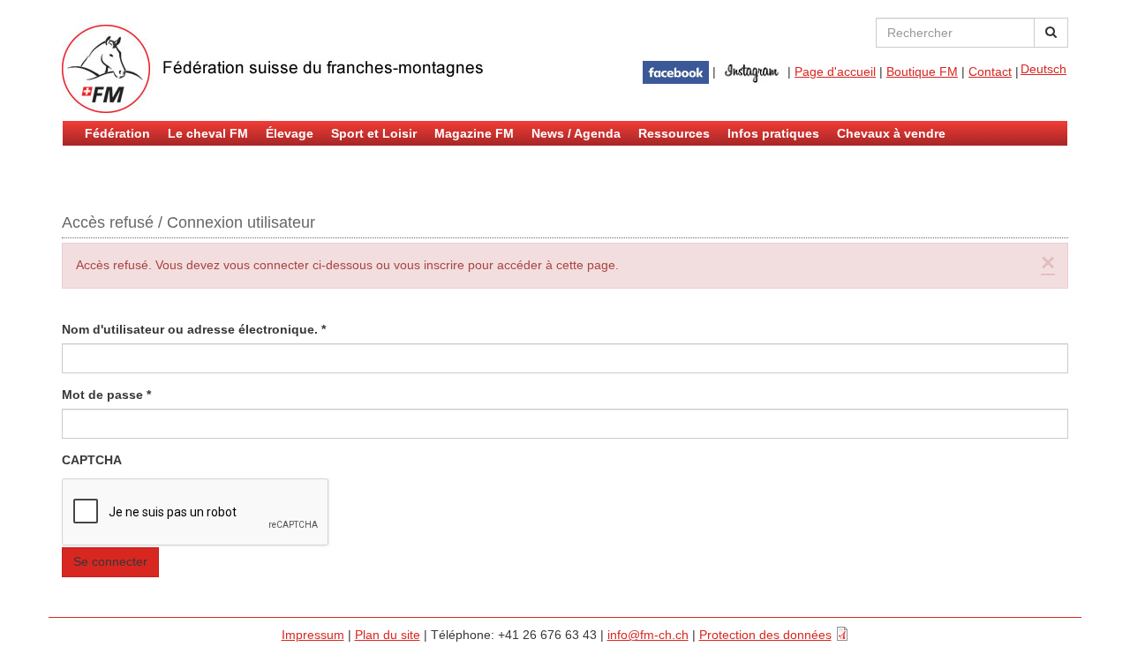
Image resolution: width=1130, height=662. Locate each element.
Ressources (674, 133)
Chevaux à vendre (891, 133)
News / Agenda (576, 133)
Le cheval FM (208, 133)
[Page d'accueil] (274, 69)
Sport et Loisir (374, 133)
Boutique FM (922, 71)
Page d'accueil (835, 71)
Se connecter (110, 561)
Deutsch (1043, 69)
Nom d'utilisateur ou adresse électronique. (194, 329)
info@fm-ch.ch (648, 635)
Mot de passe (106, 394)
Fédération (117, 133)
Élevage (289, 133)
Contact (990, 71)
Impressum (313, 635)
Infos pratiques (773, 133)
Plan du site (387, 635)
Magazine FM (474, 133)
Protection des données (765, 635)
